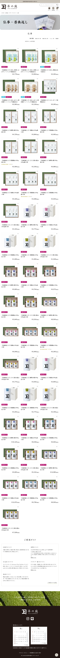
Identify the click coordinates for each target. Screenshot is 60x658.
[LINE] (32, 618)
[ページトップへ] (56, 655)
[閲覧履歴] (53, 9)
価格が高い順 (45, 38)
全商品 (6, 12)
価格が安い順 (38, 38)
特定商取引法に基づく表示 (35, 652)
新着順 (57, 38)
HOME (3, 12)
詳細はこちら (33, 557)
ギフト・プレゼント (12, 12)
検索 (57, 4)
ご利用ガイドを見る (52, 582)
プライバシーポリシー (23, 652)
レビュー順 (52, 38)
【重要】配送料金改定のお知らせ (30, 1)
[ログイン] (49, 9)
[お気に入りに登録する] (18, 48)
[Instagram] (27, 618)
